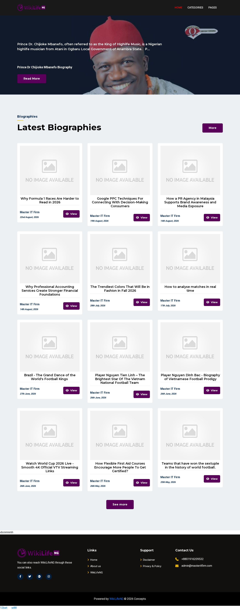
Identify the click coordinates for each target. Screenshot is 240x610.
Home (178, 7)
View (73, 213)
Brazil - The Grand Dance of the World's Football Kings (50, 377)
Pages (212, 7)
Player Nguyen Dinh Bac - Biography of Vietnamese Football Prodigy (190, 377)
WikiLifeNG (96, 572)
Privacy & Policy (152, 566)
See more (120, 504)
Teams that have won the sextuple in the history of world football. (190, 465)
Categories (195, 7)
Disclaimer (149, 559)
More (212, 128)
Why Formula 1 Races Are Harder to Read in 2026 (50, 200)
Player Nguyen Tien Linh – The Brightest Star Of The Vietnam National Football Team (120, 379)
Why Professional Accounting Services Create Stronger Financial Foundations (50, 290)
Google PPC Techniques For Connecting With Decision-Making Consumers (120, 202)
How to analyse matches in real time (190, 289)
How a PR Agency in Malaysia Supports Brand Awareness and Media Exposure (190, 202)
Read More (32, 78)
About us (95, 566)
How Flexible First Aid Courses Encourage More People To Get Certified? (120, 467)
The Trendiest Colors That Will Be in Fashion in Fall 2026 (120, 289)
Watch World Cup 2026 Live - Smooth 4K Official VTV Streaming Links (49, 467)
